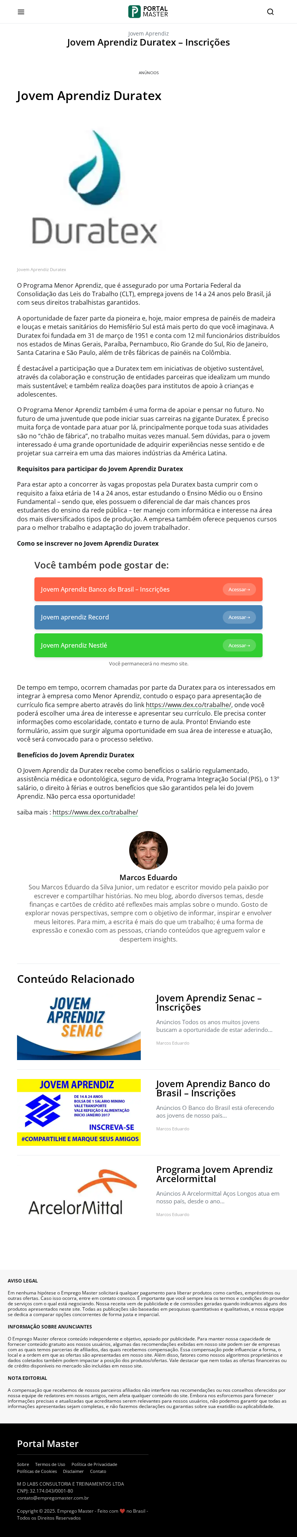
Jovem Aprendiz (148, 33)
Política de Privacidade (94, 1464)
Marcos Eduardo (172, 1043)
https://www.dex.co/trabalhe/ (188, 705)
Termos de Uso (50, 1464)
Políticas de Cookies (37, 1471)
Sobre (23, 1464)
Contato (98, 1471)
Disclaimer (73, 1471)
